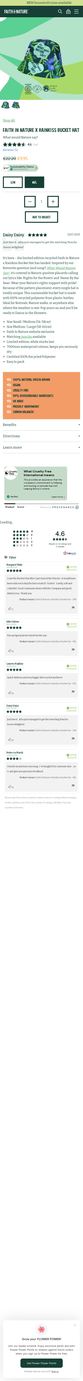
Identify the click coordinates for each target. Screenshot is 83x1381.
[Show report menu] (73, 608)
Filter (12, 557)
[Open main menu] (76, 11)
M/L (34, 182)
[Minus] (30, 201)
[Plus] (53, 201)
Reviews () (10, 150)
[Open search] (58, 11)
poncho (27, 337)
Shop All (9, 120)
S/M (12, 182)
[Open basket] (66, 11)
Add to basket (41, 217)
